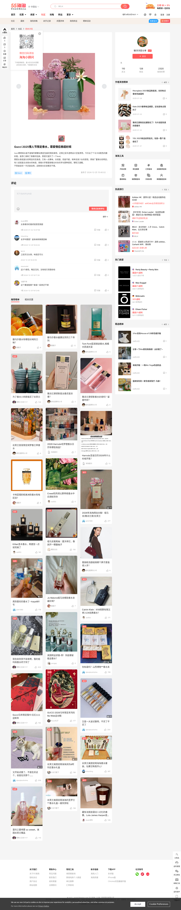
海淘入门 (94, 874)
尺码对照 (123, 169)
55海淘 (18, 6)
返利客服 (52, 881)
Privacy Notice (43, 906)
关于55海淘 (34, 874)
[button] (33, 6)
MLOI (23, 251)
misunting (24, 236)
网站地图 (33, 885)
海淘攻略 (33, 21)
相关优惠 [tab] (29, 299)
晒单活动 (86, 21)
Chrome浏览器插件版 (117, 881)
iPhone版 (112, 877)
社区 (13, 21)
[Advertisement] (142, 416)
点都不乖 (24, 282)
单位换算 (136, 169)
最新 (22, 21)
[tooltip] (26, 50)
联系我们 (52, 877)
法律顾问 (52, 885)
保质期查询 (136, 179)
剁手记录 (47, 21)
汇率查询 (148, 169)
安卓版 (111, 874)
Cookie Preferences (158, 904)
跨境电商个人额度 (73, 877)
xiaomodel (24, 266)
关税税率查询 (161, 169)
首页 (13, 29)
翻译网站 (123, 179)
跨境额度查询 (161, 179)
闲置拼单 (60, 21)
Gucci (19, 173)
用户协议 (33, 881)
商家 (32, 14)
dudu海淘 (24, 221)
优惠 (21, 14)
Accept (137, 904)
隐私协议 (33, 877)
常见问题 (52, 874)
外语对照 (148, 179)
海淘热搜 (94, 877)
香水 (29, 173)
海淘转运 (73, 21)
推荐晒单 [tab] (15, 299)
